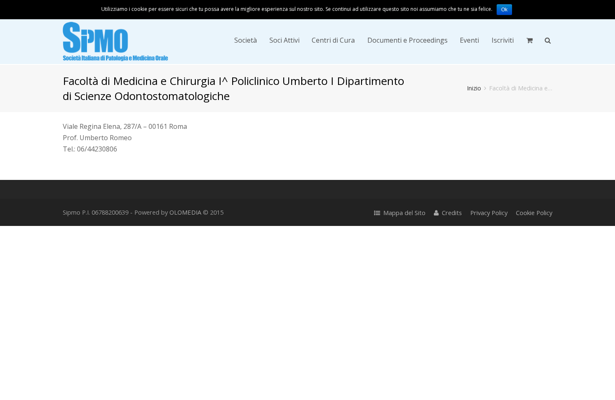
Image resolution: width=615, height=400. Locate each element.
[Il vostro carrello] (529, 40)
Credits (452, 212)
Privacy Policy (488, 212)
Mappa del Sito (404, 212)
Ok (504, 10)
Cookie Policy (534, 212)
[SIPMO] (115, 40)
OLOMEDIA (185, 212)
